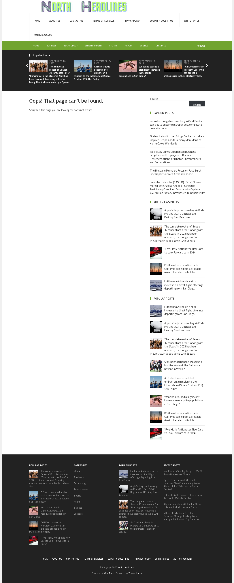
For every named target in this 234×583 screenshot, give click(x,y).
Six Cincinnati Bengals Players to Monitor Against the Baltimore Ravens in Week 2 (183, 365)
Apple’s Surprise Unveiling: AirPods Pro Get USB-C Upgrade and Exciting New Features (184, 213)
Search (154, 99)
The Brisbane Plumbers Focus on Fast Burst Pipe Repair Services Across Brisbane (175, 172)
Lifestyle (161, 45)
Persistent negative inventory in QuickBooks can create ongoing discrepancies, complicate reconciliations (176, 124)
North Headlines (125, 567)
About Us (55, 20)
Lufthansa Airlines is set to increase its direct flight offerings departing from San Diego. (183, 285)
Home (37, 20)
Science (144, 45)
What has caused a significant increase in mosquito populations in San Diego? (139, 71)
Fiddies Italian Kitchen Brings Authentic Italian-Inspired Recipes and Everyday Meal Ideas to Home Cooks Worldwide (177, 140)
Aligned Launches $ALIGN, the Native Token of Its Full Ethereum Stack (183, 505)
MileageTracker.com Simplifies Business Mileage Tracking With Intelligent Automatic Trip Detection (182, 516)
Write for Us (192, 20)
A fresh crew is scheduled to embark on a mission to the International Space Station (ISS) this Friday (183, 383)
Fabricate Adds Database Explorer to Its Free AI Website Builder (183, 496)
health (129, 45)
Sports (113, 45)
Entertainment (93, 45)
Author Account (44, 35)
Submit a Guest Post (162, 20)
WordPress (109, 573)
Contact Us (76, 20)
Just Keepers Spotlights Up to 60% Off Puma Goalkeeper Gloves (183, 472)
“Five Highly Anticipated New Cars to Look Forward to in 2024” (183, 251)
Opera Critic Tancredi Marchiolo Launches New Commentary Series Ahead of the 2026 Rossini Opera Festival (182, 484)
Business (51, 45)
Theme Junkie (135, 573)
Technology (71, 45)
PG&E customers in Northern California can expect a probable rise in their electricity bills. (184, 71)
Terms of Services (104, 20)
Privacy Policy (132, 20)
